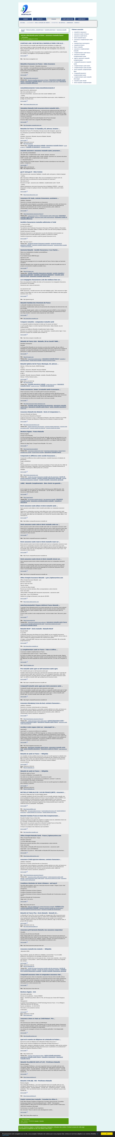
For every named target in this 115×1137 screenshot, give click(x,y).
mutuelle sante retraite (80, 80)
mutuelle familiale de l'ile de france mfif (49, 810)
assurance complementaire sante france (83, 40)
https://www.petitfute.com (29, 809)
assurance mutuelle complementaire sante (80, 55)
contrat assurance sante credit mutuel (49, 215)
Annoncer (70, 22)
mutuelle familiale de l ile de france (34, 812)
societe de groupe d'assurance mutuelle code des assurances (43, 476)
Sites (36, 22)
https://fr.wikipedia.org (28, 767)
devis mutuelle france (80, 37)
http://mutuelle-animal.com (30, 1036)
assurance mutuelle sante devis (40, 276)
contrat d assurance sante (28, 722)
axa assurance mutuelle (49, 499)
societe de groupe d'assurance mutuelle (39, 243)
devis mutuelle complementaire (82, 82)
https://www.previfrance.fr (30, 1077)
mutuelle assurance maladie (36, 145)
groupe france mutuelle (35, 360)
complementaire (67, 19)
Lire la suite (23, 55)
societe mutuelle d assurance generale (51, 480)
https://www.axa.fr (27, 1015)
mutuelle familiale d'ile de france (49, 812)
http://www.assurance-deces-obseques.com (34, 403)
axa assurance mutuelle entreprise (35, 499)
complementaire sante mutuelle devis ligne (83, 78)
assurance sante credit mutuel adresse (44, 217)
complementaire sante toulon (82, 65)
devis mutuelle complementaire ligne (82, 70)
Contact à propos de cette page (75, 1127)
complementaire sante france (82, 52)
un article (62, 22)
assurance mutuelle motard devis (52, 426)
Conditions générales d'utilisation (43, 1127)
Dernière (42, 1121)
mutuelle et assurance (33, 147)
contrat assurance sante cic (33, 215)
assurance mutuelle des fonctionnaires (51, 909)
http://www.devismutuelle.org (30, 926)
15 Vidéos (29, 38)
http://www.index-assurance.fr (31, 78)
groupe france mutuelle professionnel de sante (32, 623)
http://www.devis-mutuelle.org (30, 646)
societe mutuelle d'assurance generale (40, 273)
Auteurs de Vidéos (44, 22)
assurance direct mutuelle (60, 245)
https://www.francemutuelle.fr (31, 449)
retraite (39, 19)
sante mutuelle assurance (58, 407)
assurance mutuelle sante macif (51, 81)
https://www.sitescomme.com (30, 104)
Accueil (22, 22)
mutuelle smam (23, 408)
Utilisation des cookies (60, 1127)
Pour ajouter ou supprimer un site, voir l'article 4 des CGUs (35, 1128)
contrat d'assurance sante (55, 720)
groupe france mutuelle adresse (34, 359)
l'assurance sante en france (49, 749)
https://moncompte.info (29, 620)
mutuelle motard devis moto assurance (36, 426)
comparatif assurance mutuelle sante (82, 63)
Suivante (37, 1121)
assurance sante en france (81, 34)
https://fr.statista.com (29, 665)
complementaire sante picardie (82, 67)
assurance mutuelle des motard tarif (37, 428)
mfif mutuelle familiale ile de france (34, 810)
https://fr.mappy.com (29, 271)
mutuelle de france (45, 147)
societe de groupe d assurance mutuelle (48, 969)
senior (25, 19)
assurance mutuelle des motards (53, 428)
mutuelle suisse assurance (26, 246)
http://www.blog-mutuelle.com (31, 318)
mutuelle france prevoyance (81, 43)
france (53, 19)
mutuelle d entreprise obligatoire (44, 275)
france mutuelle (78, 47)
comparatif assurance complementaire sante (80, 74)
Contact (76, 22)
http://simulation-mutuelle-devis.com (32, 125)
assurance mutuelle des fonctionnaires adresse (30, 909)
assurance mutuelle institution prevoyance (42, 245)
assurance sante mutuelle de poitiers (35, 1055)
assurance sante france (80, 36)
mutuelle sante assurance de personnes (40, 405)
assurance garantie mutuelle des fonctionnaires (51, 908)
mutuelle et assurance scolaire (48, 360)
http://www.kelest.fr (28, 143)
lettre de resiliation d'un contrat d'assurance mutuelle (41, 906)
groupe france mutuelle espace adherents (37, 622)
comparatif (82, 19)
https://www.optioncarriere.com (31, 601)
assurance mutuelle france (33, 81)
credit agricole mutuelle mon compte (52, 878)
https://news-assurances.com (30, 475)
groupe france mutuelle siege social (35, 450)
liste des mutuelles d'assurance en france (38, 80)
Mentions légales (29, 1127)
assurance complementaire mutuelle (42, 501)
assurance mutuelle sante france (39, 407)
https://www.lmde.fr (28, 497)
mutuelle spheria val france (51, 384)
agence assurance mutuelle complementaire (81, 59)
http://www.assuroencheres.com (31, 424)
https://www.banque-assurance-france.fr (33, 213)
